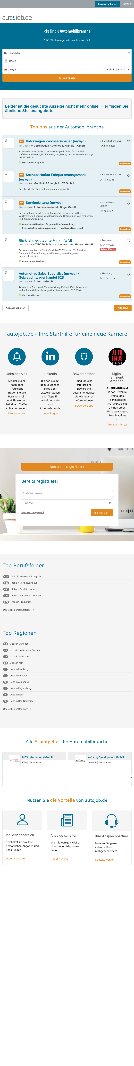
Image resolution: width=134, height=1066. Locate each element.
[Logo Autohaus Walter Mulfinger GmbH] (8, 204)
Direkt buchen (59, 859)
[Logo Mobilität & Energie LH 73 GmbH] (8, 176)
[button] (128, 69)
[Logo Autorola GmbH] (8, 275)
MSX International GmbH (37, 757)
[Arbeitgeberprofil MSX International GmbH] (15, 760)
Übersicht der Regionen (15, 709)
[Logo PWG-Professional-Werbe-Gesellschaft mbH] (8, 242)
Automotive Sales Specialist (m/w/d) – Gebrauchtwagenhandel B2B (49, 275)
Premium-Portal (117, 424)
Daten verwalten (16, 858)
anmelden (101, 512)
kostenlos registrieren (67, 467)
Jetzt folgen (50, 413)
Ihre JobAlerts (16, 413)
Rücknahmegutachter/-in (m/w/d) (45, 240)
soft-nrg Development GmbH (106, 757)
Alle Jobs (23, 145)
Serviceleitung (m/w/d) (44, 203)
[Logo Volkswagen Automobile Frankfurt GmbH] (8, 143)
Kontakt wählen (104, 859)
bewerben (125, 163)
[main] (67, 452)
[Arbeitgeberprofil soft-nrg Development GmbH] (80, 760)
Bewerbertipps (84, 405)
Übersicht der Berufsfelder (17, 609)
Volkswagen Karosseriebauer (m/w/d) (56, 141)
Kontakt (127, 3)
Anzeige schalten (107, 4)
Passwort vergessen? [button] (32, 512)
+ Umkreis (113, 69)
